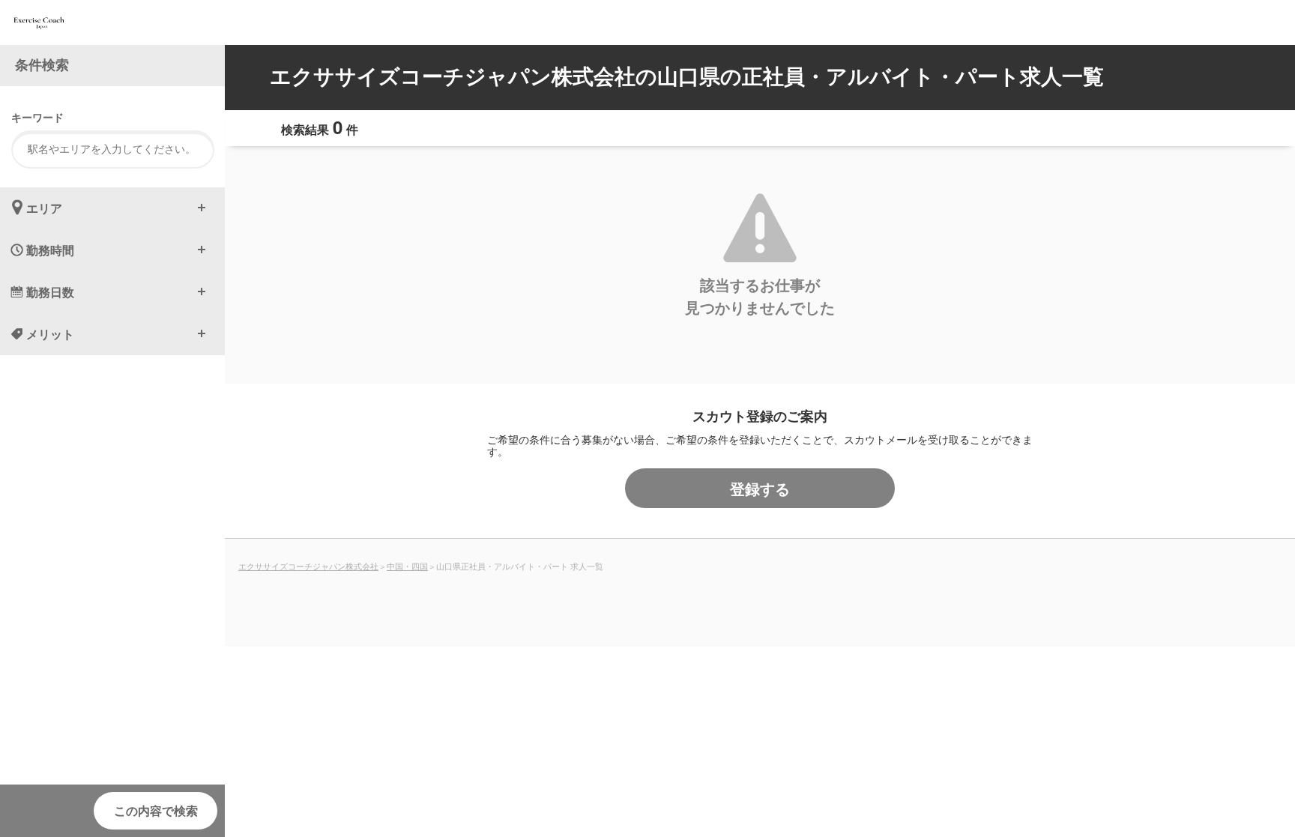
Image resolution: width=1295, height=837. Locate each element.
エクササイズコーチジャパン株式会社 (308, 566)
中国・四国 (407, 566)
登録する (760, 488)
